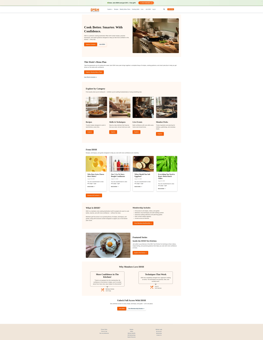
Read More (91, 186)
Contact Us (158, 335)
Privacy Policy (104, 329)
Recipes (116, 9)
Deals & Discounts (132, 337)
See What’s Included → (90, 77)
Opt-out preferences (104, 333)
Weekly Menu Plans (125, 9)
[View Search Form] (164, 9)
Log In (154, 9)
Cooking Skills (135, 9)
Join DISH (148, 9)
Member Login (159, 329)
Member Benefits (131, 333)
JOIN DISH (170, 9)
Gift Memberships (131, 335)
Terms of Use (104, 331)
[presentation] (96, 164)
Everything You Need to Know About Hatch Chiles (166, 176)
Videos (131, 331)
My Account (159, 331)
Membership (159, 333)
